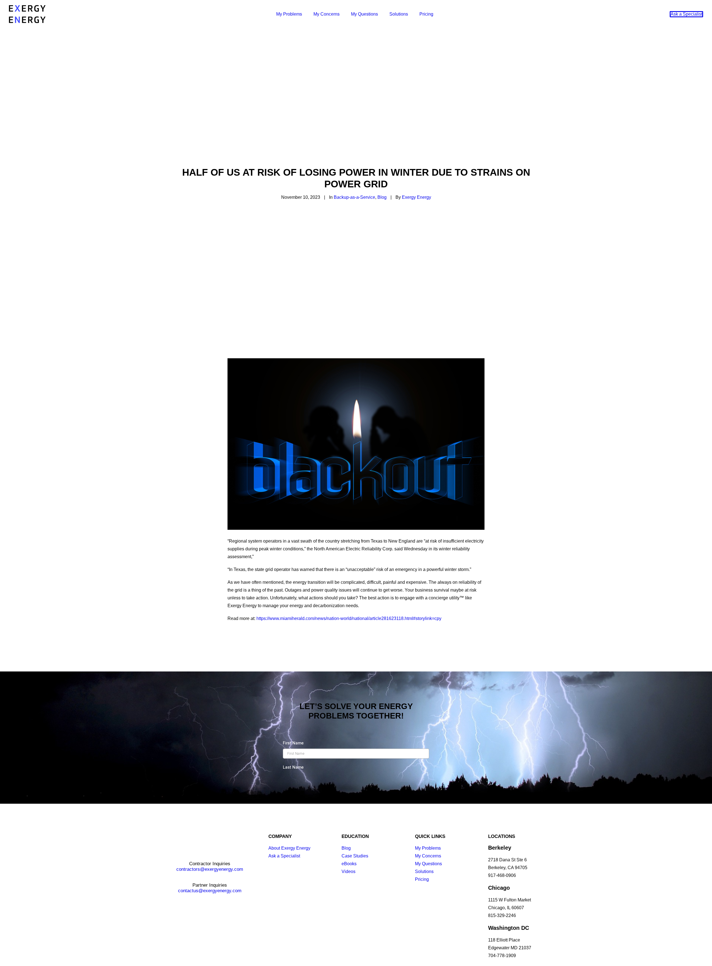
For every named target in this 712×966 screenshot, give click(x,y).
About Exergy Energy (289, 848)
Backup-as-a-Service (354, 197)
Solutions (398, 14)
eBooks (349, 863)
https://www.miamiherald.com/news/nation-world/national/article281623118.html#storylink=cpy (348, 618)
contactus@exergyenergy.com (209, 890)
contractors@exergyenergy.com (209, 869)
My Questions (364, 14)
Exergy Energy (416, 197)
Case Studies (355, 856)
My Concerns (326, 14)
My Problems (289, 14)
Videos (348, 871)
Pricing (426, 14)
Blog (382, 197)
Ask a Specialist (284, 856)
